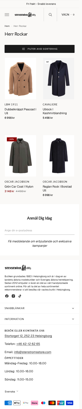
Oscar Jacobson (17, 181)
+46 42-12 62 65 (28, 344)
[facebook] (7, 296)
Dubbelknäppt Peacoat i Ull (20, 111)
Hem (7, 26)
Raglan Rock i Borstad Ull (57, 188)
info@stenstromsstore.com (32, 352)
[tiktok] (20, 296)
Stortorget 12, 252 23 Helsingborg (28, 336)
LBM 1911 (11, 104)
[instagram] (13, 296)
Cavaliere (50, 104)
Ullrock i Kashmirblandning (55, 111)
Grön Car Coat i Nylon (19, 187)
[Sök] (50, 14)
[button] (6, 14)
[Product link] (21, 78)
